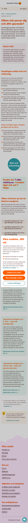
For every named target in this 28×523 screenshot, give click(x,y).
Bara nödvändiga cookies (14, 278)
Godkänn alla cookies (14, 273)
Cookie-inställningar (14, 283)
